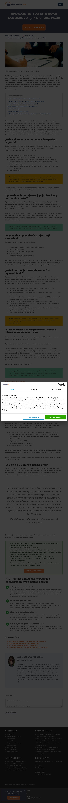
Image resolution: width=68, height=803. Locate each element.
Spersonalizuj (33, 417)
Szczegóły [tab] (34, 389)
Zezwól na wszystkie (55, 417)
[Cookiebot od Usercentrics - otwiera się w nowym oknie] (59, 384)
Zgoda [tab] (12, 389)
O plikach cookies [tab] (56, 389)
